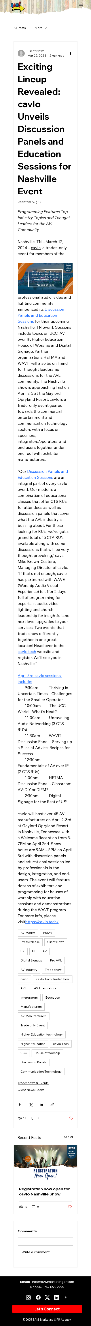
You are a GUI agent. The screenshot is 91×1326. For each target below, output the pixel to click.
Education (52, 998)
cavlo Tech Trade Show (53, 979)
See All (69, 1137)
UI (33, 951)
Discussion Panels (34, 1062)
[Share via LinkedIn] (41, 1104)
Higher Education (33, 1044)
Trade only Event (33, 1025)
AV (45, 951)
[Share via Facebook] (20, 1104)
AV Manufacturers (34, 1016)
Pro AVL (56, 960)
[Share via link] (52, 1104)
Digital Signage (31, 960)
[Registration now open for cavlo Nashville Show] (45, 1163)
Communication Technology (41, 1072)
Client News (55, 942)
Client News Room (31, 1090)
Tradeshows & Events (33, 1083)
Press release (30, 942)
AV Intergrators (45, 988)
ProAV (47, 933)
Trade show (53, 970)
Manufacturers (31, 1007)
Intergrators (29, 998)
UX (23, 951)
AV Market (28, 933)
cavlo (24, 979)
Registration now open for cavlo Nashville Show (44, 1191)
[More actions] (70, 53)
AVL (24, 988)
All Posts (19, 28)
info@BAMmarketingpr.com (53, 1281)
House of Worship (47, 1053)
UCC (24, 1053)
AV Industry (29, 970)
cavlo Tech (61, 1044)
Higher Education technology (42, 1034)
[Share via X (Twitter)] (30, 1104)
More (38, 28)
